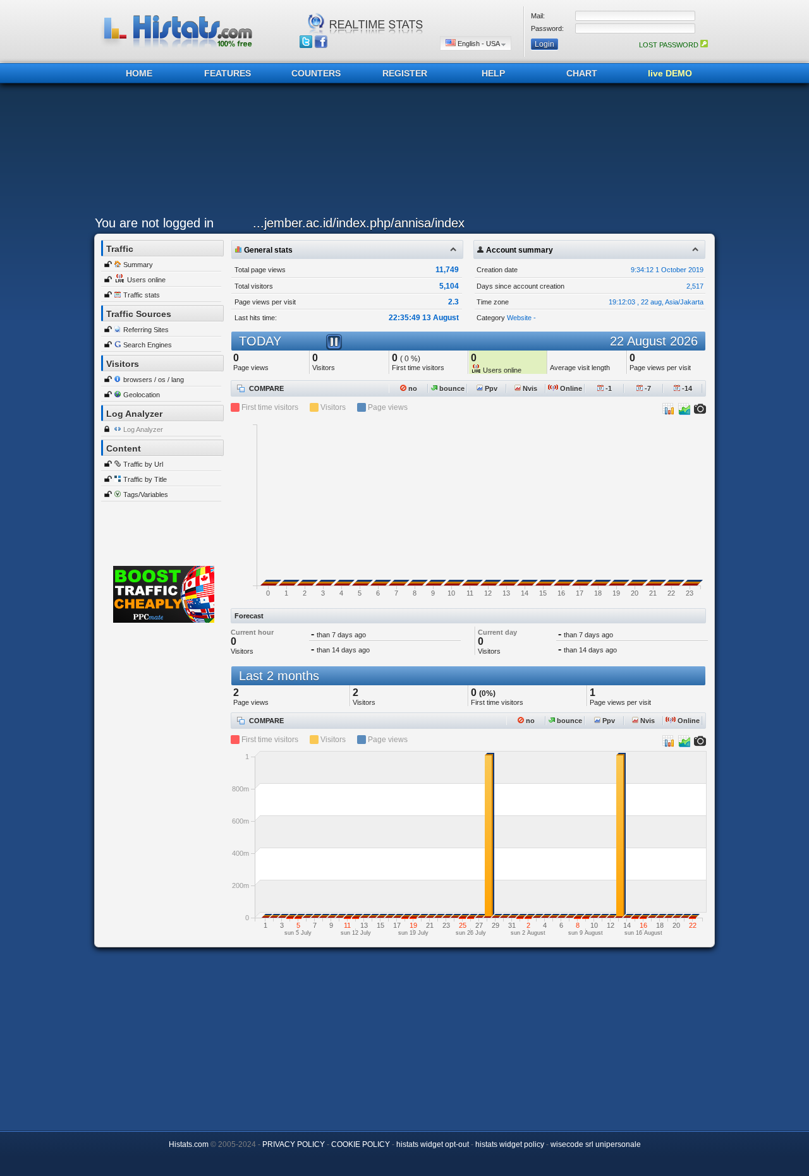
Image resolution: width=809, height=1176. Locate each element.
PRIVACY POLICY (293, 1144)
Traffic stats (141, 295)
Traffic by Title (145, 479)
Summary (138, 264)
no (411, 388)
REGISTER (404, 73)
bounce (451, 388)
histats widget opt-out (432, 1144)
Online (570, 388)
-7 (647, 388)
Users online (146, 280)
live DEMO (670, 73)
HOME (139, 73)
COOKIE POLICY (360, 1144)
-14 (686, 388)
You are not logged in (154, 223)
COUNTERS (316, 73)
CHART (581, 73)
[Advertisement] (401, 153)
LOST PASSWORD (669, 45)
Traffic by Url (143, 464)
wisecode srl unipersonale (595, 1144)
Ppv (490, 388)
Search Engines (147, 345)
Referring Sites (146, 329)
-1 (608, 388)
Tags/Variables (145, 494)
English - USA (478, 43)
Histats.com (189, 1144)
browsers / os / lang (153, 379)
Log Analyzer (143, 429)
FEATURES (227, 73)
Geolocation (141, 395)
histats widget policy (509, 1144)
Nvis (529, 388)
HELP (493, 73)
